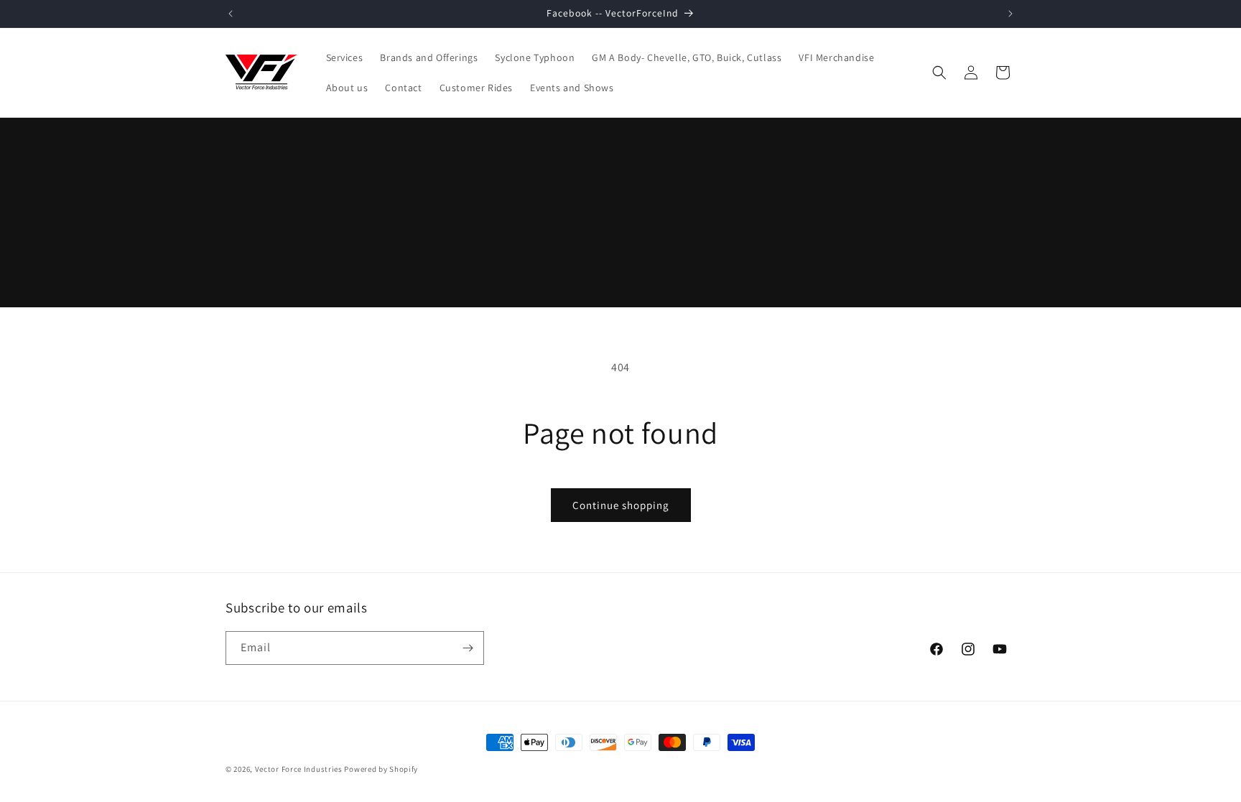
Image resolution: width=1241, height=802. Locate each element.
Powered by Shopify (381, 769)
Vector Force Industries (299, 769)
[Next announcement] (1010, 13)
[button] (939, 72)
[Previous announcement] (230, 13)
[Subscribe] (467, 648)
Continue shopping (620, 505)
